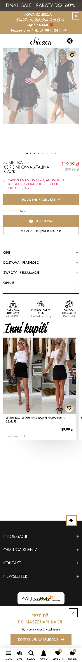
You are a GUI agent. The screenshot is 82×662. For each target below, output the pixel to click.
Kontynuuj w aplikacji (38, 639)
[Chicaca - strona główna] (41, 40)
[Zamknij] (73, 612)
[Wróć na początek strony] (71, 520)
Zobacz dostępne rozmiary (41, 231)
